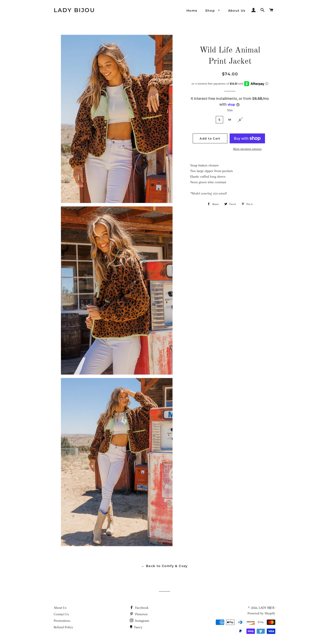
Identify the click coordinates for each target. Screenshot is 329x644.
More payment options (247, 149)
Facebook (141, 608)
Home (192, 11)
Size (230, 110)
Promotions (62, 621)
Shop (210, 11)
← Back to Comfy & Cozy (164, 566)
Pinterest (140, 614)
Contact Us (61, 614)
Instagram (141, 621)
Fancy (138, 627)
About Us (237, 11)
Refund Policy (63, 627)
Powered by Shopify (261, 613)
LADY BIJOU (74, 10)
